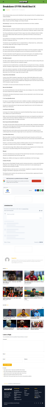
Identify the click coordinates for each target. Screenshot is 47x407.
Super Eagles (26, 393)
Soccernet (6, 383)
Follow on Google (36, 181)
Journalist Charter (38, 392)
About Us (36, 390)
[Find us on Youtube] (42, 403)
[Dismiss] (43, 181)
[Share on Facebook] (36, 190)
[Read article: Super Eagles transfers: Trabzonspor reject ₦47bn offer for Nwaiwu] (13, 276)
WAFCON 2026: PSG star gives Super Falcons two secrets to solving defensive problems (18, 376)
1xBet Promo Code (17, 399)
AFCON (25, 390)
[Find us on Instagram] (40, 403)
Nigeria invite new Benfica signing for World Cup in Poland (13, 374)
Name (4, 353)
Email (4, 359)
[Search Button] (43, 1)
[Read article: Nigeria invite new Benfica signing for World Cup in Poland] (34, 292)
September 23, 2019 (15, 9)
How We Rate (16, 390)
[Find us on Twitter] (38, 403)
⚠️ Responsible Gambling (37, 397)
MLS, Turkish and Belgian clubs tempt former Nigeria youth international (15, 371)
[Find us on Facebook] (36, 403)
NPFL (25, 392)
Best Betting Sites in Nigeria (18, 393)
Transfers (26, 395)
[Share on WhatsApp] (40, 190)
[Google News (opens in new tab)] (7, 191)
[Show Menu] (3, 1)
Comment (5, 339)
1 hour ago (5, 300)
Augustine (8, 9)
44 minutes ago (27, 284)
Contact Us (37, 393)
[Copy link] (43, 190)
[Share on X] (38, 190)
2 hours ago (27, 300)
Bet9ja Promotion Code (17, 395)
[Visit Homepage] (23, 2)
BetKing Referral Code (17, 398)
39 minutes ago (5, 284)
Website (25, 359)
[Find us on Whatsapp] (34, 403)
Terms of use (37, 395)
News (5, 279)
